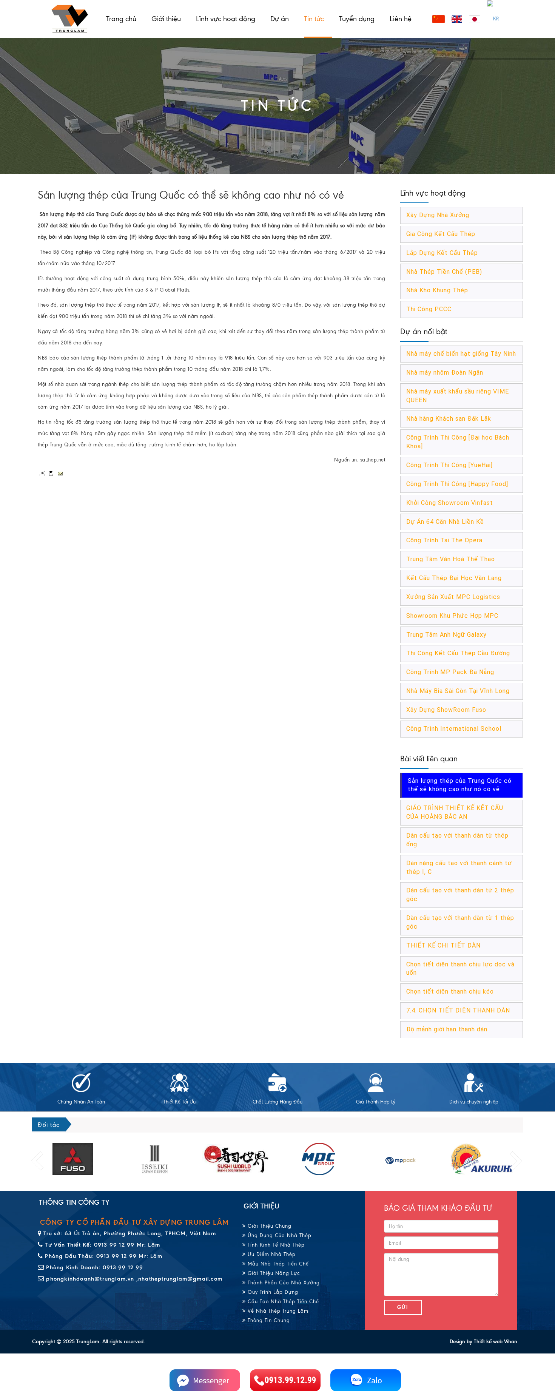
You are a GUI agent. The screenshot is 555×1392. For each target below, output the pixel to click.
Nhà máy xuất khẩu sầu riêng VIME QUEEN (457, 396)
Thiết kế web (488, 1341)
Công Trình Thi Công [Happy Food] (457, 484)
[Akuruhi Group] (400, 1159)
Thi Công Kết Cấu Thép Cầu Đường (458, 653)
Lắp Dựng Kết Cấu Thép (442, 252)
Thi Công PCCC (429, 309)
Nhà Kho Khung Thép (437, 290)
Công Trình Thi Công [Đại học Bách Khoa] (457, 442)
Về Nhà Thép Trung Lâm (277, 1311)
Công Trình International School (453, 728)
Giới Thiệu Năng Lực (273, 1273)
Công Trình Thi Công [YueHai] (449, 465)
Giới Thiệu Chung (268, 1226)
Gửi (403, 1307)
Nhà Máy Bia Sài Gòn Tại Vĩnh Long (458, 690)
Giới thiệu (166, 18)
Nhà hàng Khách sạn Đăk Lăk (448, 418)
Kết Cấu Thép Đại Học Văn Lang (454, 578)
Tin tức (314, 18)
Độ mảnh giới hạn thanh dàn (446, 1029)
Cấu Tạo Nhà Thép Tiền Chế (282, 1301)
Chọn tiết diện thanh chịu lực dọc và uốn (460, 969)
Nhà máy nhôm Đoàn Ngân (444, 372)
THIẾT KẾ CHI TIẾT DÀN (443, 945)
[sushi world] (154, 1159)
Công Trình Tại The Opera (444, 540)
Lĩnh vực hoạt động (225, 18)
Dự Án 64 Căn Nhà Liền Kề (445, 521)
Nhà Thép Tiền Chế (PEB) (444, 271)
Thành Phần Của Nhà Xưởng (283, 1283)
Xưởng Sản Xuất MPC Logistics (453, 596)
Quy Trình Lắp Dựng (272, 1292)
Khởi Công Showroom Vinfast (449, 502)
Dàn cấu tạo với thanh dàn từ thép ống (457, 840)
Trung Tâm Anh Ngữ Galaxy (446, 634)
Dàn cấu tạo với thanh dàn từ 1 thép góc (460, 922)
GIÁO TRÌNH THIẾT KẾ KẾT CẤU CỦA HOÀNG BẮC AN (454, 812)
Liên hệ (401, 18)
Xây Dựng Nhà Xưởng (437, 215)
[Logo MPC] (236, 1159)
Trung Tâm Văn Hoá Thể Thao (450, 559)
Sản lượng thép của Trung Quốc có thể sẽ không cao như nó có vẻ (460, 785)
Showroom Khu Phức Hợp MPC (452, 615)
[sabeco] (482, 1159)
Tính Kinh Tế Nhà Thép (275, 1245)
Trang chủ (121, 18)
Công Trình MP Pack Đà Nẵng (450, 672)
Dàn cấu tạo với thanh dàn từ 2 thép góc (460, 895)
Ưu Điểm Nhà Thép (271, 1254)
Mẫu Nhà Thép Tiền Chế (277, 1264)
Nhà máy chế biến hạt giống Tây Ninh (461, 353)
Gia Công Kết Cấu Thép (440, 234)
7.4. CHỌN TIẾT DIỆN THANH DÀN (458, 1010)
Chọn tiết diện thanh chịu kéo (450, 991)
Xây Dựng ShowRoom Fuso (446, 709)
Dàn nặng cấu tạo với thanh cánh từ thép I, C (459, 867)
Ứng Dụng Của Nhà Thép (278, 1235)
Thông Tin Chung (268, 1320)
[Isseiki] (72, 1159)
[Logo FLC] (318, 1159)
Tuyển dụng (357, 18)
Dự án (279, 18)
